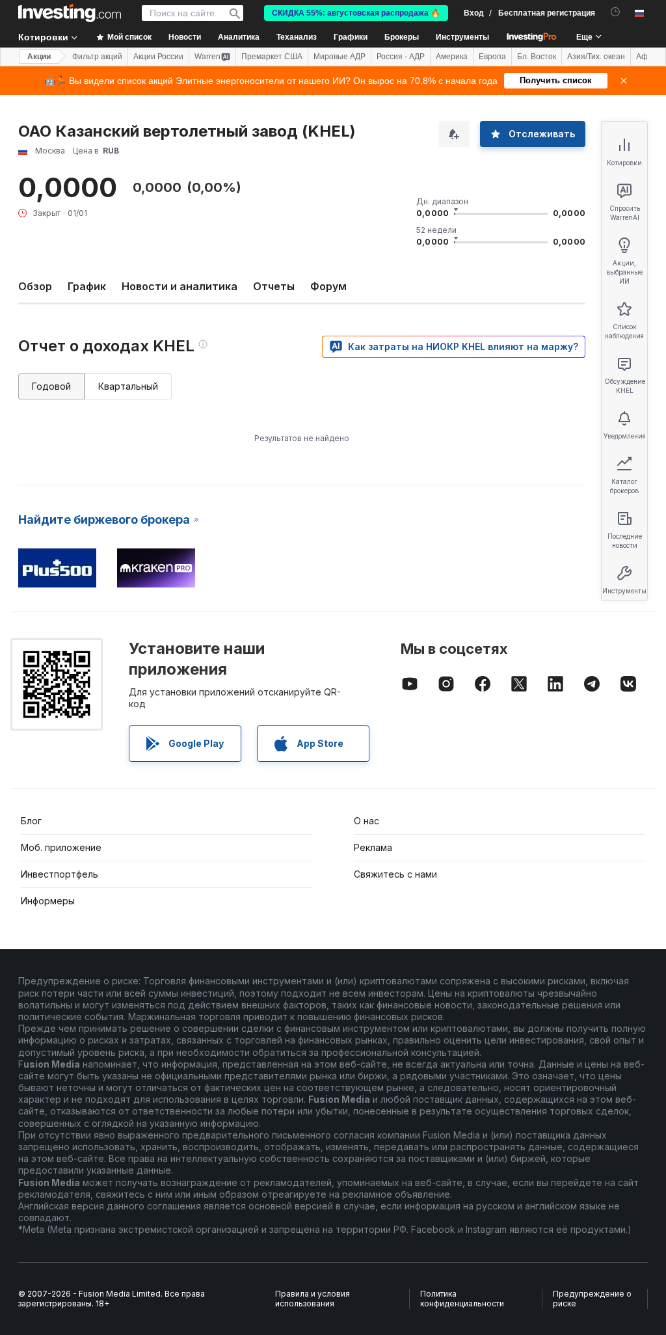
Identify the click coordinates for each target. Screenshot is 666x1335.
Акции (39, 56)
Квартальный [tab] (128, 386)
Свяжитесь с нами (395, 874)
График (87, 286)
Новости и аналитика (179, 286)
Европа (492, 56)
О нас (366, 820)
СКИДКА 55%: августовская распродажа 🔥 (356, 13)
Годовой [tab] (51, 386)
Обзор (35, 286)
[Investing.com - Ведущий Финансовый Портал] (69, 13)
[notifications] (615, 12)
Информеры (48, 900)
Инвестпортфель (59, 874)
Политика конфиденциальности (462, 1299)
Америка (452, 56)
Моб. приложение (61, 847)
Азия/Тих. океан (596, 56)
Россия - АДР (401, 56)
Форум (328, 286)
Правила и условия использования (312, 1299)
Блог (31, 820)
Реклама (373, 847)
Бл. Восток (536, 56)
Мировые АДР (339, 56)
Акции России (158, 56)
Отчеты (274, 286)
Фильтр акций (97, 56)
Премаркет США (271, 56)
